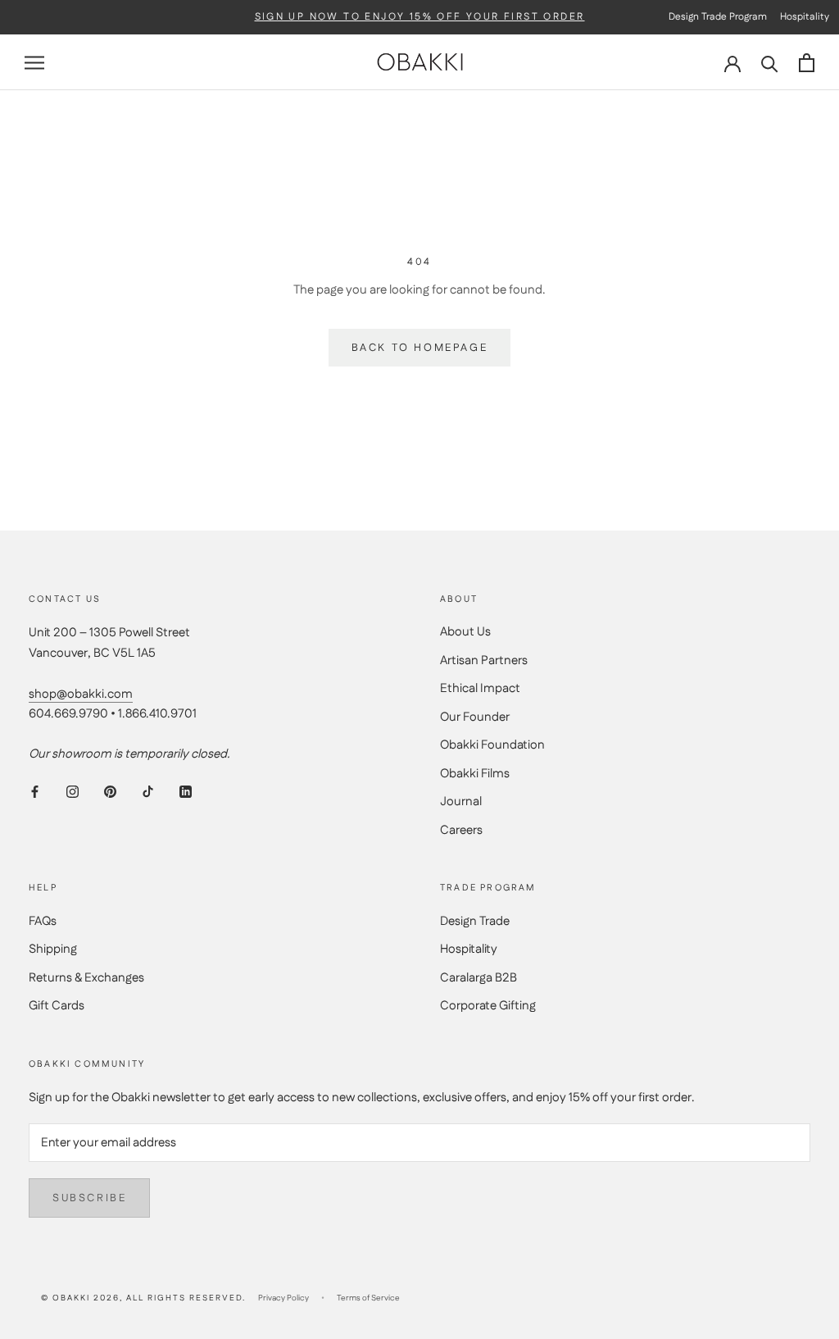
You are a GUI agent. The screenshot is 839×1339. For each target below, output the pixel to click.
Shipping (53, 949)
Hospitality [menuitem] (804, 17)
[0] (806, 62)
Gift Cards (56, 1005)
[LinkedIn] (185, 791)
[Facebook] (35, 791)
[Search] (769, 62)
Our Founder (475, 717)
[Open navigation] (34, 63)
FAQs (43, 921)
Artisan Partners (484, 660)
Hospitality (468, 949)
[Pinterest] (110, 791)
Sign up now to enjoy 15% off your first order (420, 17)
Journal (461, 801)
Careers (461, 830)
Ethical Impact (480, 688)
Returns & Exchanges (86, 977)
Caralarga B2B (478, 977)
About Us (465, 631)
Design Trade (475, 921)
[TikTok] (148, 791)
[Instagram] (72, 791)
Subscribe (89, 1198)
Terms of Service (368, 1298)
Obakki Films (475, 773)
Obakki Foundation (492, 745)
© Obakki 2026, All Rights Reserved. (143, 1298)
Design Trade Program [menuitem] (718, 17)
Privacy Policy (283, 1298)
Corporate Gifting (488, 1005)
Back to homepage (419, 347)
